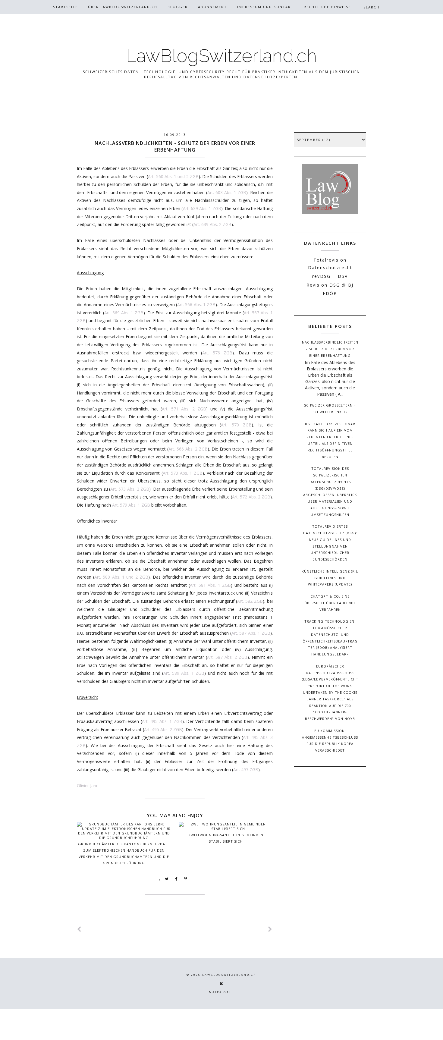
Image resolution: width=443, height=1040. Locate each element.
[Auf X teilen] (166, 879)
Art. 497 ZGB (245, 769)
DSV (343, 276)
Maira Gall (221, 992)
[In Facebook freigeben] (176, 879)
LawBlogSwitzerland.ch (221, 55)
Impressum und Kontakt (265, 7)
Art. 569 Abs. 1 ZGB (123, 313)
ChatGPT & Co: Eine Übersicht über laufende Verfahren (330, 603)
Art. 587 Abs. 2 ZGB (227, 657)
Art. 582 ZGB (250, 601)
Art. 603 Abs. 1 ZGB (226, 192)
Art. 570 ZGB (236, 425)
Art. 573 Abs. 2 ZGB (129, 489)
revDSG (321, 276)
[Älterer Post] (270, 929)
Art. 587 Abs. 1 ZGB (250, 633)
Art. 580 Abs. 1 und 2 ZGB (121, 577)
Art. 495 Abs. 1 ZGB (162, 721)
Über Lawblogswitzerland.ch (122, 7)
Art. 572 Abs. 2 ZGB (251, 497)
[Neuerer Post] (79, 929)
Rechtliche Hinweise (327, 7)
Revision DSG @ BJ (329, 285)
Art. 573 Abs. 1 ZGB (183, 473)
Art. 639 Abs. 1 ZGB (202, 208)
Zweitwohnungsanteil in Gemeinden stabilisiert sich (225, 838)
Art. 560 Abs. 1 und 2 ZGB (173, 176)
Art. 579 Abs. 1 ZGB (131, 505)
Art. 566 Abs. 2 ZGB (188, 449)
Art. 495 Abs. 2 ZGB (163, 729)
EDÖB (330, 293)
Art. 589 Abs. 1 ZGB (183, 673)
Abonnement (212, 7)
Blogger (178, 7)
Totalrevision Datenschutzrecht (330, 263)
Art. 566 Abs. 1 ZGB (196, 304)
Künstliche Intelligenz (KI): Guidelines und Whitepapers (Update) (330, 578)
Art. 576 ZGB (217, 353)
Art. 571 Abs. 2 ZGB (184, 409)
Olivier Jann (88, 785)
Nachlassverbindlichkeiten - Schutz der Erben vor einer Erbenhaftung (330, 349)
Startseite (65, 7)
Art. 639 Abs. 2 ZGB (212, 224)
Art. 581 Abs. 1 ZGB (210, 585)
